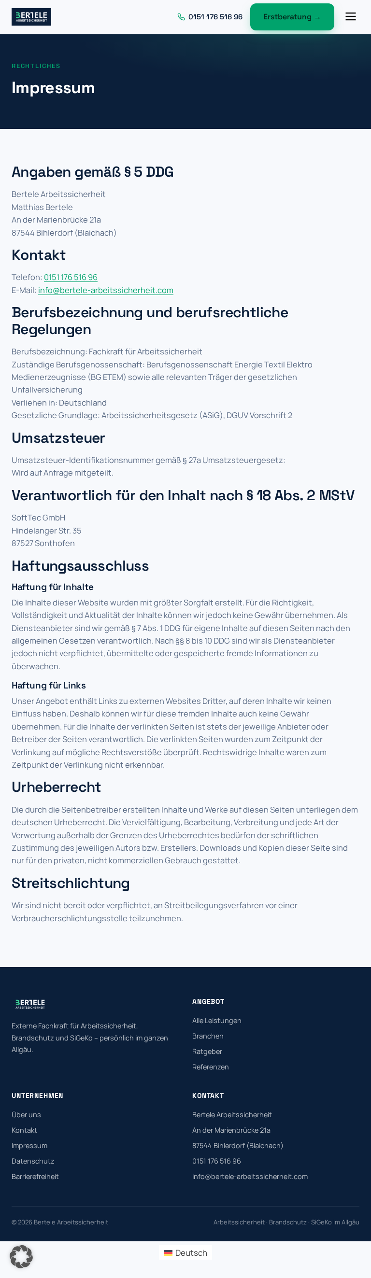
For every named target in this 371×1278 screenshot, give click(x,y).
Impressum (29, 1145)
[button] (21, 1257)
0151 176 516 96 (71, 276)
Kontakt (24, 1130)
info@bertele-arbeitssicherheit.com (105, 289)
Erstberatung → (292, 17)
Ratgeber (207, 1051)
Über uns (26, 1114)
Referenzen (210, 1066)
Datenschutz (33, 1161)
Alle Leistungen (217, 1020)
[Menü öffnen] (350, 17)
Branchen (208, 1035)
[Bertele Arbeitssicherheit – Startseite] (31, 17)
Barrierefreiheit (35, 1176)
